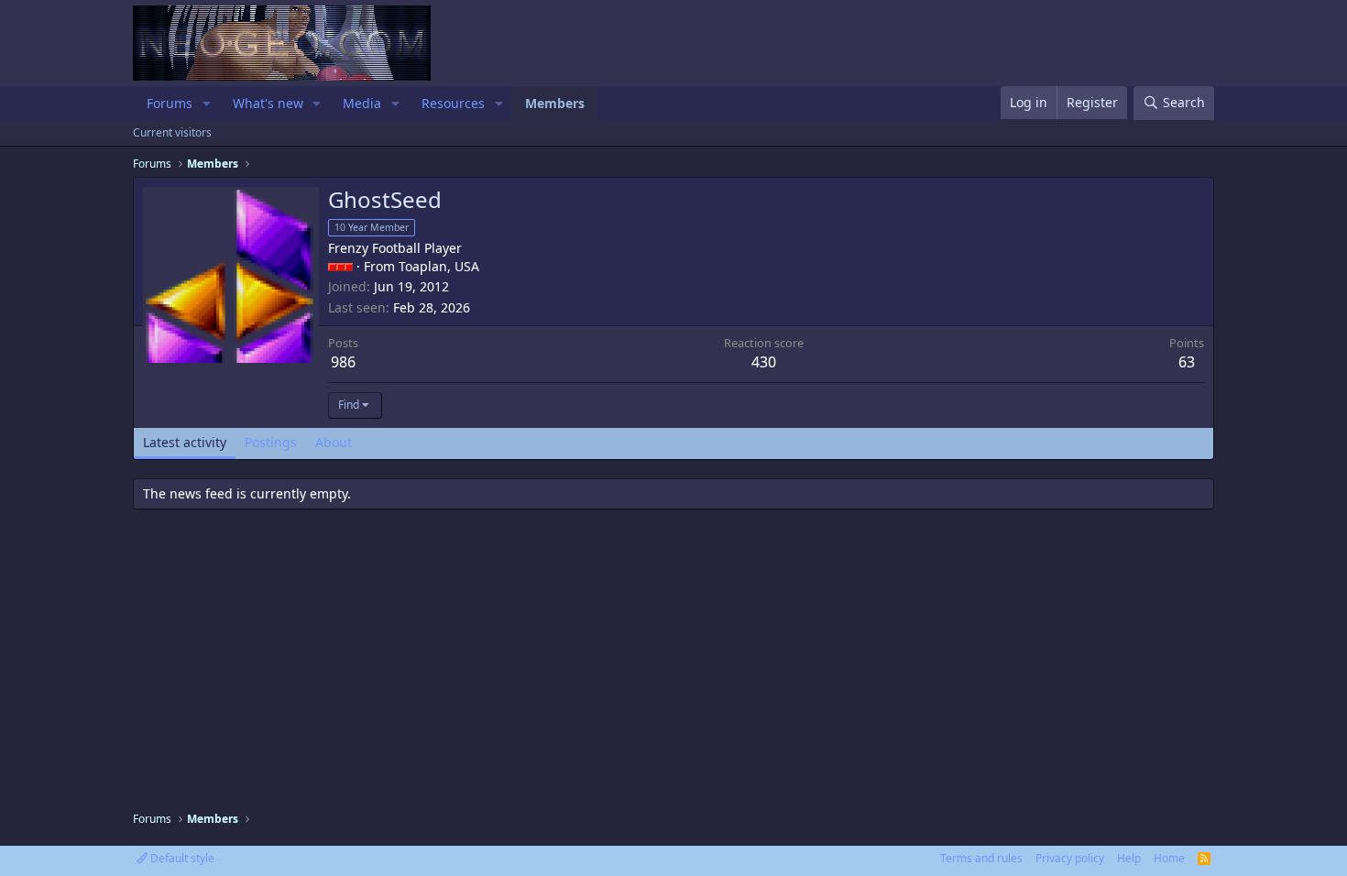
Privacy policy (1069, 858)
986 (343, 362)
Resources (453, 103)
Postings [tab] (271, 442)
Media (362, 103)
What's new (268, 103)
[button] (206, 103)
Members (555, 103)
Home (1169, 858)
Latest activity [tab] (184, 442)
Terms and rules (981, 858)
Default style (181, 858)
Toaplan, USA (439, 266)
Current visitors (172, 132)
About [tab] (333, 442)
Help (1129, 858)
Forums (169, 103)
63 (1186, 362)
